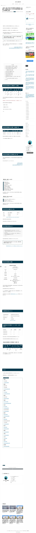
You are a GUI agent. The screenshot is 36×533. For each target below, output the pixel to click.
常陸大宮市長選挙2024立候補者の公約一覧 (11, 68)
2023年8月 (27, 117)
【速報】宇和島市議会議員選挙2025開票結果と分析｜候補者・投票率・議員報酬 (30, 72)
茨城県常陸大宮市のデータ (9, 75)
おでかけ (27, 126)
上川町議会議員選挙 (6, 382)
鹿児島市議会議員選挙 (6, 446)
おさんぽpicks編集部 (6, 481)
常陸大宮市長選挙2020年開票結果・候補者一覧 (12, 78)
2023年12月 (27, 111)
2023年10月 (27, 114)
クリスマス (27, 129)
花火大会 (27, 136)
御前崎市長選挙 (6, 414)
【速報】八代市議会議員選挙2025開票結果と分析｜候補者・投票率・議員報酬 (30, 75)
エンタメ (27, 127)
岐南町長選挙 (5, 419)
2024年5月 (27, 104)
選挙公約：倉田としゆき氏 (10, 69)
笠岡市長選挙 (5, 427)
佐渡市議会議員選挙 (6, 398)
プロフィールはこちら (30, 152)
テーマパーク (27, 130)
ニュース (14, 11)
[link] (11, 482)
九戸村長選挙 (5, 392)
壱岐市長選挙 (5, 441)
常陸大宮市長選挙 (6, 401)
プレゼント (27, 133)
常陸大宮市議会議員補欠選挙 (7, 403)
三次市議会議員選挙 (6, 435)
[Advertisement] (12, 18)
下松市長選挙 (5, 438)
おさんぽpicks (18, 1)
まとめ (7, 79)
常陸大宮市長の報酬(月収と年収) (10, 71)
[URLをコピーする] (12, 469)
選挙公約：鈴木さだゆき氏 (10, 70)
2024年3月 (27, 107)
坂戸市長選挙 (5, 406)
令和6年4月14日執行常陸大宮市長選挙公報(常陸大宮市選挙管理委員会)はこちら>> (17, 164)
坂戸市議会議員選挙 (6, 411)
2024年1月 (27, 110)
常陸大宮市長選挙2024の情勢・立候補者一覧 (11, 67)
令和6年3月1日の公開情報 (12, 320)
